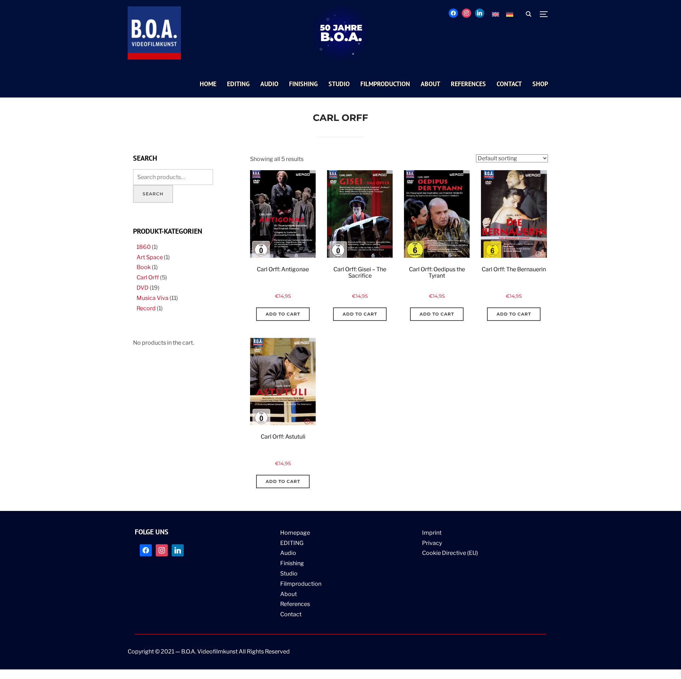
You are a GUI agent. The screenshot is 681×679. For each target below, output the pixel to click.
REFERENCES (468, 84)
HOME (208, 84)
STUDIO (339, 84)
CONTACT (509, 84)
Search (153, 193)
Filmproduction (300, 583)
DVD (143, 287)
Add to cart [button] (283, 314)
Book (144, 267)
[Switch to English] (495, 14)
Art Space (150, 257)
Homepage (295, 532)
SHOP (540, 84)
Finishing (292, 563)
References (295, 604)
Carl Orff (148, 277)
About (288, 594)
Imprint (432, 532)
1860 (144, 247)
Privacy (432, 543)
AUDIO (269, 84)
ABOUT (430, 84)
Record (146, 308)
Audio (288, 553)
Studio (289, 573)
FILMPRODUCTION (385, 84)
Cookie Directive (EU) (450, 553)
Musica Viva (152, 298)
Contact (290, 614)
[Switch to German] (510, 14)
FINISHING (303, 84)
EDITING (238, 84)
